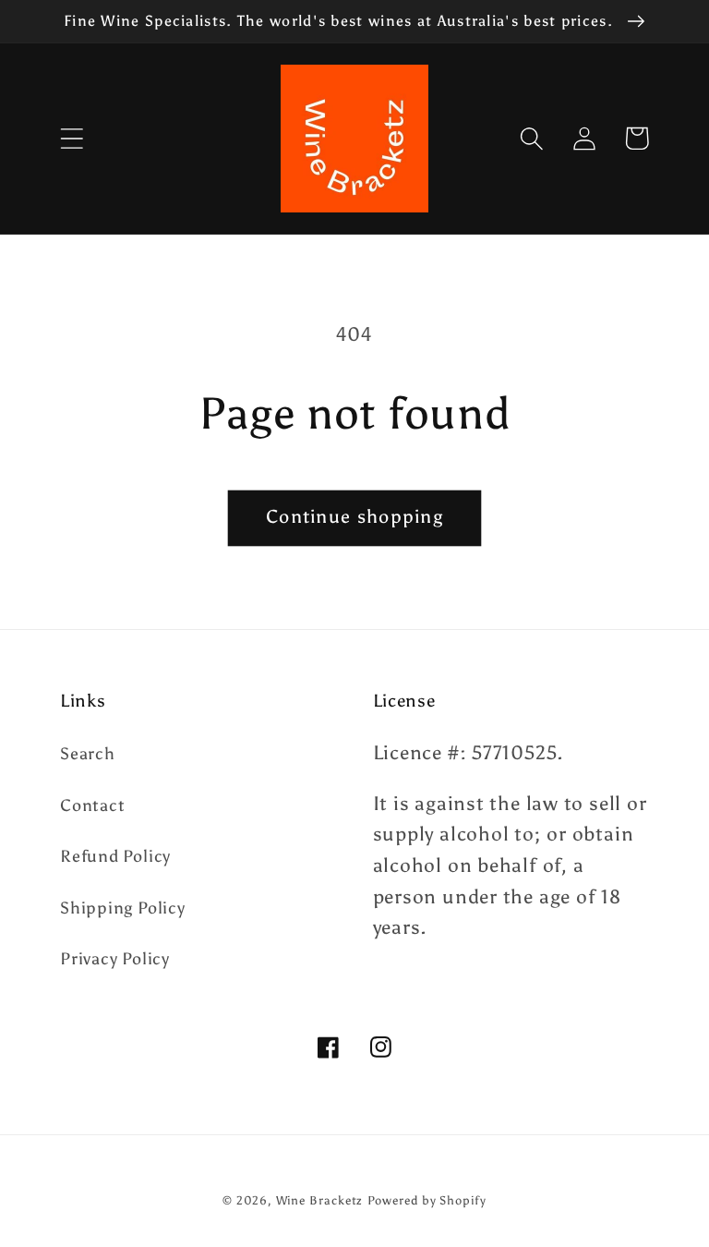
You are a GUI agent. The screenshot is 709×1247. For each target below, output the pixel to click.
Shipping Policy (123, 908)
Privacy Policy (115, 959)
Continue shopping (354, 516)
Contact (92, 805)
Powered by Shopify (426, 1200)
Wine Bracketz (320, 1200)
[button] (71, 138)
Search (87, 754)
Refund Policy (115, 856)
